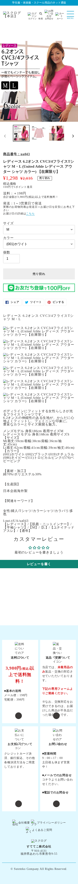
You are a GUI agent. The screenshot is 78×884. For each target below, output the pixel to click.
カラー (8, 238)
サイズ (8, 223)
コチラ (46, 779)
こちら (30, 213)
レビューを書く (39, 564)
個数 (6, 252)
